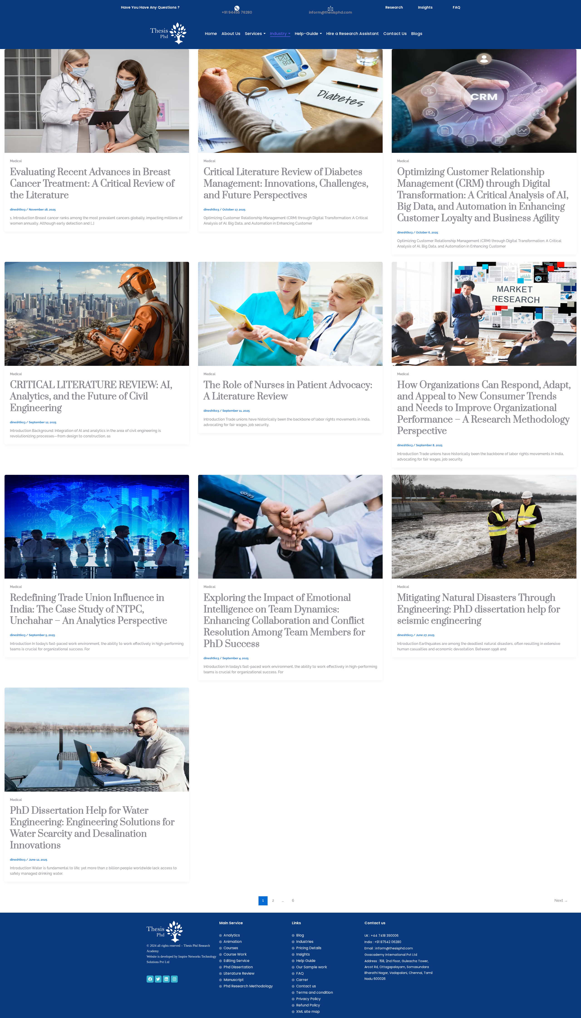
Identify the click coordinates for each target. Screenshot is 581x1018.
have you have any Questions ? (150, 7)
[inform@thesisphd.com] (330, 8)
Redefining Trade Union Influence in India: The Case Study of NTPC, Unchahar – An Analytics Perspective (88, 609)
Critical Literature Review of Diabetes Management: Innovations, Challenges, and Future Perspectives (286, 183)
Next (561, 900)
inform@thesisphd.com (330, 12)
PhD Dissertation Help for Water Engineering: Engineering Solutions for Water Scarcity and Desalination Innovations (92, 828)
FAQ (456, 7)
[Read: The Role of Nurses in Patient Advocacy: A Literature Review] (290, 314)
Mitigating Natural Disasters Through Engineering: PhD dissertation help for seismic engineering (478, 609)
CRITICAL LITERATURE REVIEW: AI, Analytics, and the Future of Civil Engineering (91, 396)
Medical (16, 161)
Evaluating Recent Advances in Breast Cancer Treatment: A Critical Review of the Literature (92, 183)
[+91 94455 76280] (236, 8)
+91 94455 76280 (237, 12)
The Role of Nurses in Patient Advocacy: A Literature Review (288, 391)
